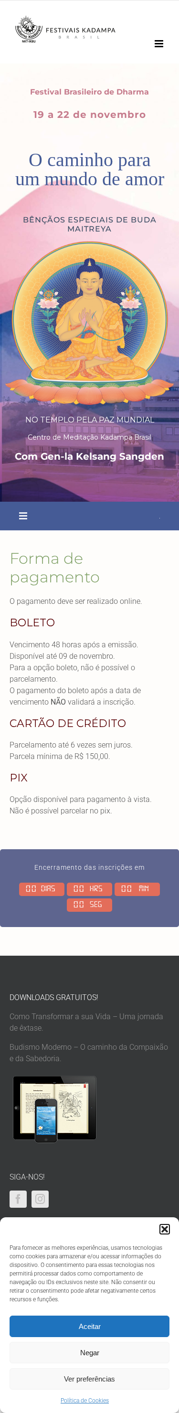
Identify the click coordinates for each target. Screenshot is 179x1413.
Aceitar (90, 1326)
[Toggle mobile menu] (160, 44)
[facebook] (18, 1199)
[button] (164, 1229)
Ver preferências (89, 1379)
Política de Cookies (85, 1400)
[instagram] (40, 1199)
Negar (89, 1353)
